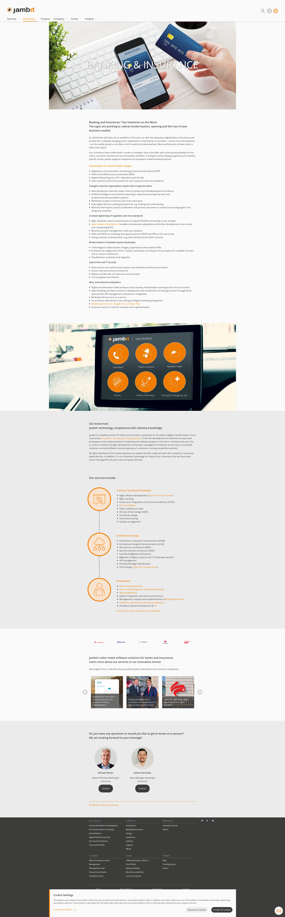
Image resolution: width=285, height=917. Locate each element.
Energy (129, 833)
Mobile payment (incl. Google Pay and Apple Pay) (115, 303)
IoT (155, 605)
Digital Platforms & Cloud (99, 837)
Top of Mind (131, 864)
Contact (106, 788)
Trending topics (169, 864)
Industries (28, 18)
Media (128, 849)
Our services (95, 820)
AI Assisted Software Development (103, 825)
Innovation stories (170, 825)
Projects (45, 18)
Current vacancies (133, 876)
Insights (89, 18)
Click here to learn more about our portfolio (138, 610)
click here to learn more (160, 495)
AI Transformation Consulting (101, 829)
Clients (165, 829)
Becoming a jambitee (135, 872)
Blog (164, 860)
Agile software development (105, 224)
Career (74, 18)
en (275, 11)
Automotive (131, 825)
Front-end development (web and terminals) (141, 589)
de (269, 11)
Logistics (129, 845)
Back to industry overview (105, 805)
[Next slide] (200, 692)
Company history (96, 876)
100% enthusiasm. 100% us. (137, 860)
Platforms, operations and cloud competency (141, 602)
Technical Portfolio (97, 845)
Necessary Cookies (197, 909)
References (168, 820)
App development (128, 592)
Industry (129, 841)
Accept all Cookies (222, 909)
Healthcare (130, 837)
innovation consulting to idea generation (122, 438)
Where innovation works (99, 860)
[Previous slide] (85, 692)
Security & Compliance (98, 841)
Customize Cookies (63, 909)
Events (165, 868)
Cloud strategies (127, 505)
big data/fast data (175, 599)
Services (11, 18)
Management (94, 864)
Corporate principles (97, 872)
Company (59, 18)
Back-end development (130, 586)
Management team (97, 868)
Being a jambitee (133, 868)
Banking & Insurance (134, 829)
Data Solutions (95, 833)
